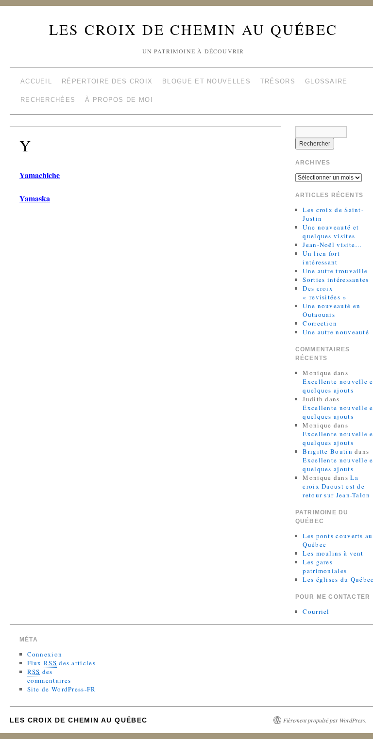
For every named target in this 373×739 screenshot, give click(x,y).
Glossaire (326, 81)
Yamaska (34, 198)
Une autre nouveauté (336, 332)
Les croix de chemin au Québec (193, 29)
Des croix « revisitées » (325, 292)
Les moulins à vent (333, 553)
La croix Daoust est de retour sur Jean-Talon (336, 486)
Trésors (277, 81)
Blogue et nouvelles (206, 81)
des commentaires (49, 676)
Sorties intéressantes (336, 279)
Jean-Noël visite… (332, 244)
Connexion (45, 654)
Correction (320, 323)
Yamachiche (39, 175)
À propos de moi (119, 99)
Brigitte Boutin (328, 451)
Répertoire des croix (107, 81)
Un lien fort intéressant (321, 257)
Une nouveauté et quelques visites (331, 231)
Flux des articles (61, 662)
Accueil (36, 81)
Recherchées (47, 99)
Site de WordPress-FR (61, 689)
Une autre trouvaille (335, 270)
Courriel (316, 611)
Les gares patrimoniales (325, 566)
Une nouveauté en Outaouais (331, 310)
